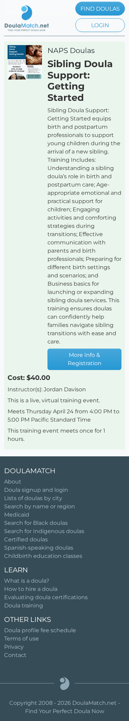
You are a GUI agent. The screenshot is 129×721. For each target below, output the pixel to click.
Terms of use (21, 638)
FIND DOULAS (100, 9)
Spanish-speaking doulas (38, 547)
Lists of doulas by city (33, 498)
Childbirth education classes (43, 556)
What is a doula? (26, 580)
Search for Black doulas (36, 523)
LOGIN (100, 25)
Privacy (14, 647)
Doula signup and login (36, 490)
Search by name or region (39, 506)
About (12, 481)
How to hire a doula (30, 589)
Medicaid (16, 514)
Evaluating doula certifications (46, 597)
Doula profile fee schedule (40, 630)
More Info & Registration (84, 359)
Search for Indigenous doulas (44, 531)
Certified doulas (26, 539)
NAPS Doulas (71, 50)
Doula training (23, 605)
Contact (15, 655)
